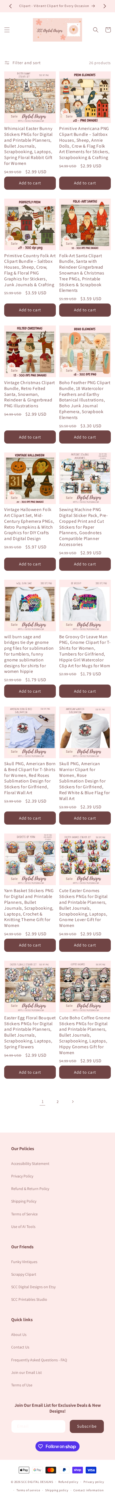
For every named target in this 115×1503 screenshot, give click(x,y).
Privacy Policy (22, 1176)
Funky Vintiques (24, 1261)
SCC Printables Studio (29, 1299)
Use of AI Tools (23, 1226)
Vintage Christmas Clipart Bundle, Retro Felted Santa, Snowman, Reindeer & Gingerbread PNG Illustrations (29, 394)
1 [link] (43, 1101)
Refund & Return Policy (30, 1188)
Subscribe (87, 1426)
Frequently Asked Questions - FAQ (39, 1359)
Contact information (88, 1490)
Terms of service (28, 1490)
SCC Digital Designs (37, 1482)
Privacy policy (93, 1482)
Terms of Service (24, 1214)
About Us (19, 1334)
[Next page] (72, 1101)
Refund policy (68, 1482)
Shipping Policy (23, 1201)
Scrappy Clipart (23, 1274)
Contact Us (20, 1347)
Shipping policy (56, 1490)
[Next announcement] (105, 6)
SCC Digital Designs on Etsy (33, 1286)
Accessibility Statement (30, 1163)
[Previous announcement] (10, 6)
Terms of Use (21, 1385)
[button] (7, 30)
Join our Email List (26, 1372)
